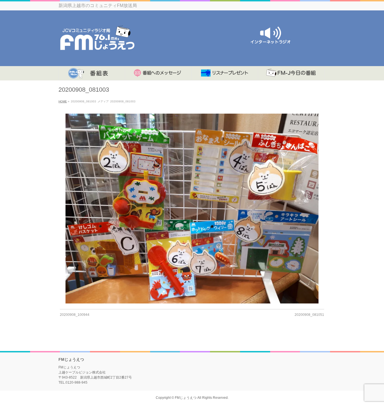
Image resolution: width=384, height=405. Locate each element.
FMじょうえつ (185, 398)
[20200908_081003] (192, 208)
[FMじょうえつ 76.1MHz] (97, 55)
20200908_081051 (309, 315)
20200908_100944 (74, 315)
